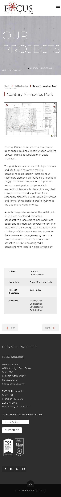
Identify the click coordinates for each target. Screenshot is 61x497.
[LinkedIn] (11, 469)
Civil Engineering (19, 68)
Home (4, 68)
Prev (13, 327)
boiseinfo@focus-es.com (16, 406)
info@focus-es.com (13, 383)
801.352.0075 (9, 379)
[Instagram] (23, 469)
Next (47, 327)
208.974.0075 (9, 402)
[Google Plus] (17, 469)
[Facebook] (5, 469)
